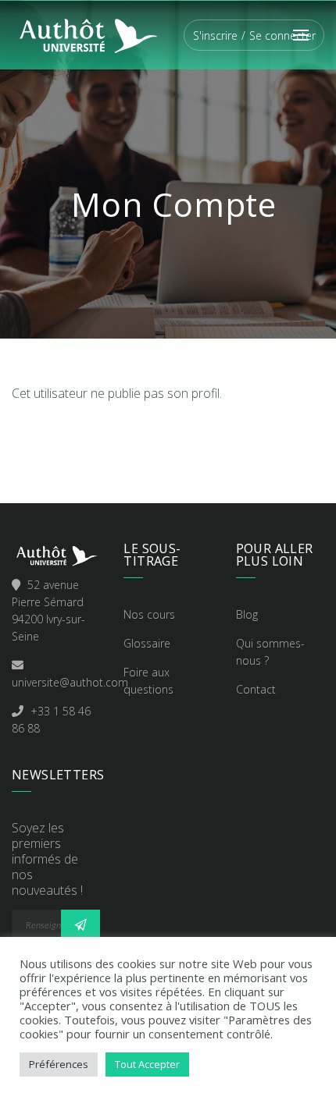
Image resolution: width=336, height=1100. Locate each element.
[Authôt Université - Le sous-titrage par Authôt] (87, 33)
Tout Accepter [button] (147, 1064)
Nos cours (149, 614)
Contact (256, 689)
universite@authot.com (70, 682)
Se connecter (282, 35)
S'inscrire (215, 35)
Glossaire (146, 643)
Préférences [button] (58, 1064)
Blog (247, 614)
